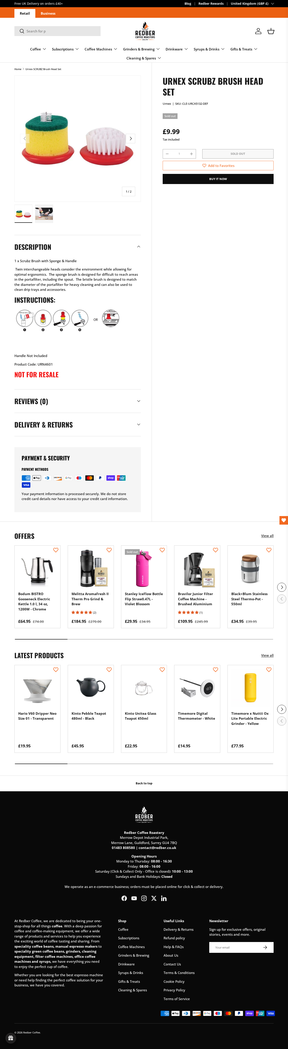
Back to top (144, 783)
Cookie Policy (174, 981)
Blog (187, 4)
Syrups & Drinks (206, 49)
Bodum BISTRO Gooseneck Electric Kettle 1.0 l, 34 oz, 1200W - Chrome (34, 601)
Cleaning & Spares (141, 58)
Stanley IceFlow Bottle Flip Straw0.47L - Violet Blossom (144, 599)
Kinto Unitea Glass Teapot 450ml (140, 716)
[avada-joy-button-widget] (10, 1038)
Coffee (35, 49)
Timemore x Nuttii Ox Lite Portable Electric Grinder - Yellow (250, 718)
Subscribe (43, 4)
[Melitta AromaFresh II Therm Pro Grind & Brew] (91, 568)
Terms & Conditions (179, 972)
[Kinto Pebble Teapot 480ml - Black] (91, 688)
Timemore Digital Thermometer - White (196, 716)
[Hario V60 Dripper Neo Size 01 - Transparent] (37, 688)
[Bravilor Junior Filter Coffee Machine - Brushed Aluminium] (197, 568)
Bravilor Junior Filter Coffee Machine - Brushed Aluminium (195, 599)
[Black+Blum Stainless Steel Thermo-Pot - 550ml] (250, 568)
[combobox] (57, 31)
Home (17, 69)
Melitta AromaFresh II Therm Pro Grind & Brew (90, 599)
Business (48, 13)
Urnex (167, 104)
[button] (271, 31)
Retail (25, 13)
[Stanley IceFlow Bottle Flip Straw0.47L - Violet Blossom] (144, 568)
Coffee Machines (98, 49)
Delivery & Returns (179, 929)
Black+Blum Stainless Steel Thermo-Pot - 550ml (249, 599)
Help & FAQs (174, 946)
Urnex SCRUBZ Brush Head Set (43, 69)
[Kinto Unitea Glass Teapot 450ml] (144, 688)
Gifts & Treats (241, 49)
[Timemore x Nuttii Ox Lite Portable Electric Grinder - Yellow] (250, 688)
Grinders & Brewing (139, 49)
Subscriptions (63, 49)
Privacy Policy (174, 990)
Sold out (238, 154)
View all (267, 535)
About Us (171, 955)
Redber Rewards (211, 4)
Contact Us (172, 964)
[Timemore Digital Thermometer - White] (197, 688)
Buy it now (218, 179)
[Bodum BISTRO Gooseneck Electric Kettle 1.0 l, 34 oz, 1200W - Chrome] (37, 568)
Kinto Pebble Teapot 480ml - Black (89, 716)
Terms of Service (177, 999)
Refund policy (174, 938)
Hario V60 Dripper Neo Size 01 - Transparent (37, 716)
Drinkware (174, 49)
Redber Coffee (31, 1032)
